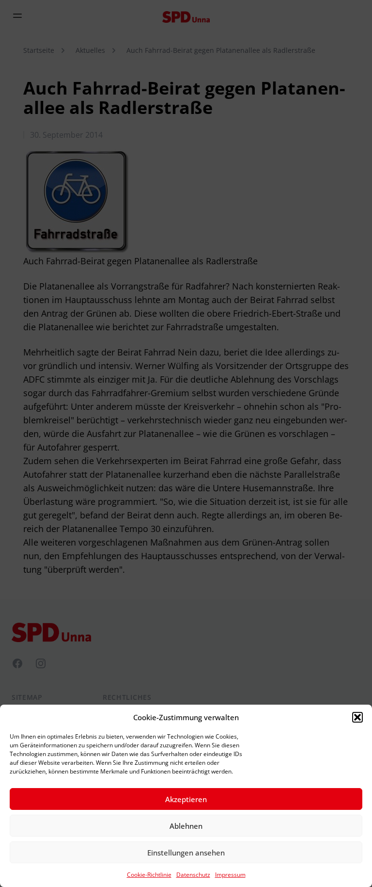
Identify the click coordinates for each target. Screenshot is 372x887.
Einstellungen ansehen (186, 852)
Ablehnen (186, 826)
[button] (357, 717)
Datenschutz (193, 875)
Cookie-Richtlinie (149, 875)
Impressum (230, 875)
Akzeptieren (186, 799)
